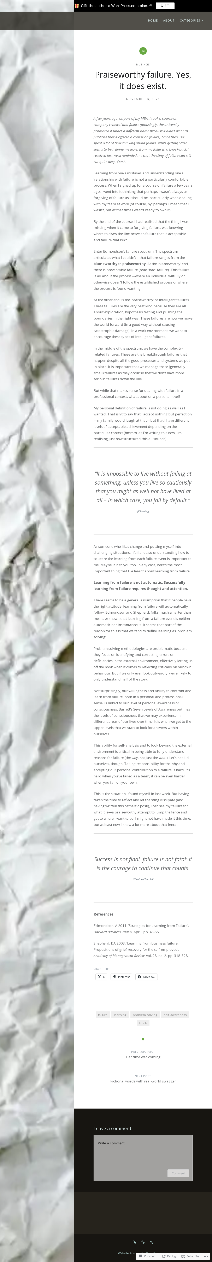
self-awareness (175, 1015)
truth (143, 1023)
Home (153, 20)
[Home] (134, 1242)
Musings (143, 64)
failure (102, 1015)
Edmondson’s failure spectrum (128, 251)
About (169, 20)
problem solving (145, 1015)
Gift (165, 6)
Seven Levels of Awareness (154, 709)
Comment (178, 1173)
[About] (143, 1242)
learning (120, 1015)
